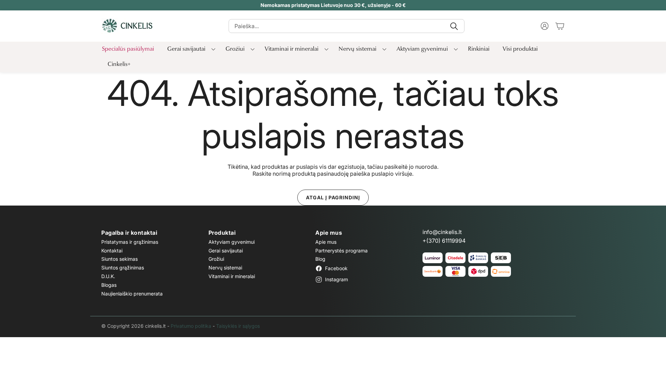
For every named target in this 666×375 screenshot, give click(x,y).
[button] (346, 26)
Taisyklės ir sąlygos (238, 326)
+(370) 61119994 (444, 240)
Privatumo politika (191, 326)
